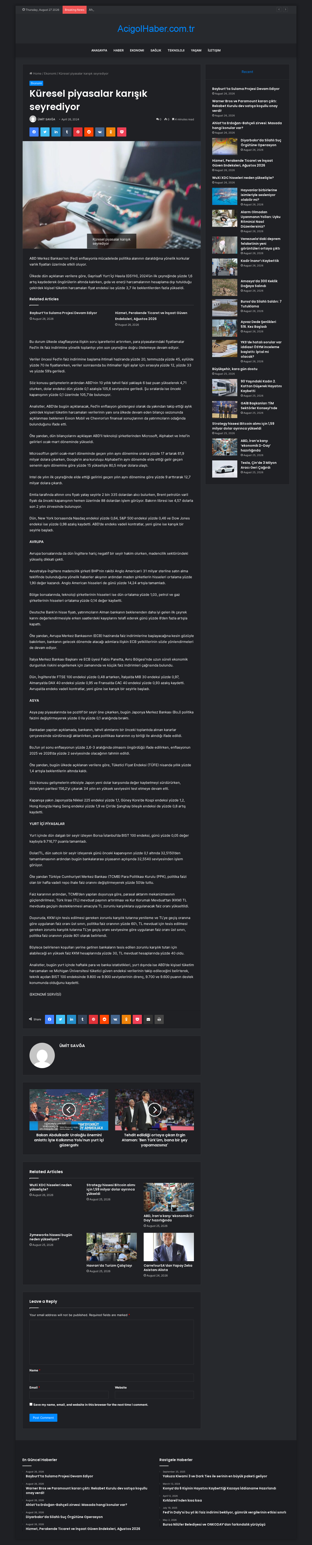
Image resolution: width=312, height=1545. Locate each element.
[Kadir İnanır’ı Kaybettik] (224, 267)
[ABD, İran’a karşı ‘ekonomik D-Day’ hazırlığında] (169, 1197)
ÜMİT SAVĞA (46, 119)
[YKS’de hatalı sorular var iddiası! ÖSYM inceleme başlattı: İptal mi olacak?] (224, 348)
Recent (247, 72)
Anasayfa (99, 50)
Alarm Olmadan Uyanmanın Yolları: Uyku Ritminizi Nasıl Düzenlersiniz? (260, 219)
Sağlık (156, 50)
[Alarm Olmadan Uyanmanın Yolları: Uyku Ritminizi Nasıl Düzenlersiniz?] (224, 218)
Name (34, 1370)
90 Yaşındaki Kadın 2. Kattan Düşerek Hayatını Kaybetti (261, 386)
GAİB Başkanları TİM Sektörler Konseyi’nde (259, 405)
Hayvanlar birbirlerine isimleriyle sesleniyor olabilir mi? (259, 195)
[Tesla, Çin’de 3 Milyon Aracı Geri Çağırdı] (224, 469)
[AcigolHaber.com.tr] (156, 28)
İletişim (214, 50)
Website (121, 1387)
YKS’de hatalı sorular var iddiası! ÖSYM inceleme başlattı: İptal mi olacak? (261, 349)
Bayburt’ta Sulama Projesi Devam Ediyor (63, 313)
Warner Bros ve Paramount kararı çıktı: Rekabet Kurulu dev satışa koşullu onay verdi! (245, 106)
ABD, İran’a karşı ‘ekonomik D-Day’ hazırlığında (169, 1218)
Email (34, 1387)
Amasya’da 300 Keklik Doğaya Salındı (259, 283)
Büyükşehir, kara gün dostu (234, 369)
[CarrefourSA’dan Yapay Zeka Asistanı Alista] (169, 1247)
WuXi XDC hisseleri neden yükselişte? (50, 1187)
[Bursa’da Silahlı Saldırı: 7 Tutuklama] (224, 307)
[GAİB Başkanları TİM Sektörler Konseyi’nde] (224, 409)
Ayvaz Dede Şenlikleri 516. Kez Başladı (258, 324)
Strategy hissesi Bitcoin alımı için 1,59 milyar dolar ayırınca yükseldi (111, 1189)
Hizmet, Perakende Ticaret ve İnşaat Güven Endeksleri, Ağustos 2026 (242, 163)
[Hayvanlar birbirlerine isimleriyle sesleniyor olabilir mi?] (224, 196)
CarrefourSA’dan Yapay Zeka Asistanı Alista (168, 1267)
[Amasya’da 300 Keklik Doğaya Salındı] (224, 287)
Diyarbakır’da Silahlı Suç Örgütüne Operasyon (261, 142)
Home (37, 73)
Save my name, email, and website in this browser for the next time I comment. (90, 1404)
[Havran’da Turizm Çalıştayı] (112, 1247)
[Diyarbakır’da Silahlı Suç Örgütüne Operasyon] (224, 146)
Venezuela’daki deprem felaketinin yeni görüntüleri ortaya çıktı (260, 243)
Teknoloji (176, 50)
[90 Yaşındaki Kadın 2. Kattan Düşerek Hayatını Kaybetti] (224, 387)
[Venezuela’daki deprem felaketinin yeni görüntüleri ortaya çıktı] (224, 245)
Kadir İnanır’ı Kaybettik (260, 260)
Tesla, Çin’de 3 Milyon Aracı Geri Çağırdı (259, 465)
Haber (119, 50)
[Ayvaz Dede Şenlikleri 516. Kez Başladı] (224, 328)
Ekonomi (137, 50)
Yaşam (196, 50)
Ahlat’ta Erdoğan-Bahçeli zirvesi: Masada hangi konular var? (131, 9)
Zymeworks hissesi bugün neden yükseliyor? (50, 1237)
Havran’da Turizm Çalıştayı (109, 1265)
